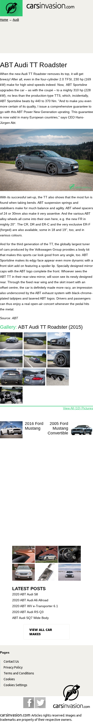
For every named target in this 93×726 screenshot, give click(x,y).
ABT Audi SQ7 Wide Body (30, 618)
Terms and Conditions (19, 673)
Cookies (9, 679)
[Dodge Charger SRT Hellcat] (69, 572)
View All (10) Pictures (78, 408)
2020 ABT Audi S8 (25, 594)
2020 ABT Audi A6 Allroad (30, 600)
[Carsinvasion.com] (37, 14)
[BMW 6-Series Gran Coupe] (46, 554)
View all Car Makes (40, 632)
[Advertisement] (46, 496)
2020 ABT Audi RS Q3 (28, 612)
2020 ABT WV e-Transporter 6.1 (35, 606)
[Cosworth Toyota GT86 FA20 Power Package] (46, 572)
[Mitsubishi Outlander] (23, 554)
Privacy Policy (13, 667)
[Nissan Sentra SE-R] (69, 554)
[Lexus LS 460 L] (23, 572)
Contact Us (11, 661)
